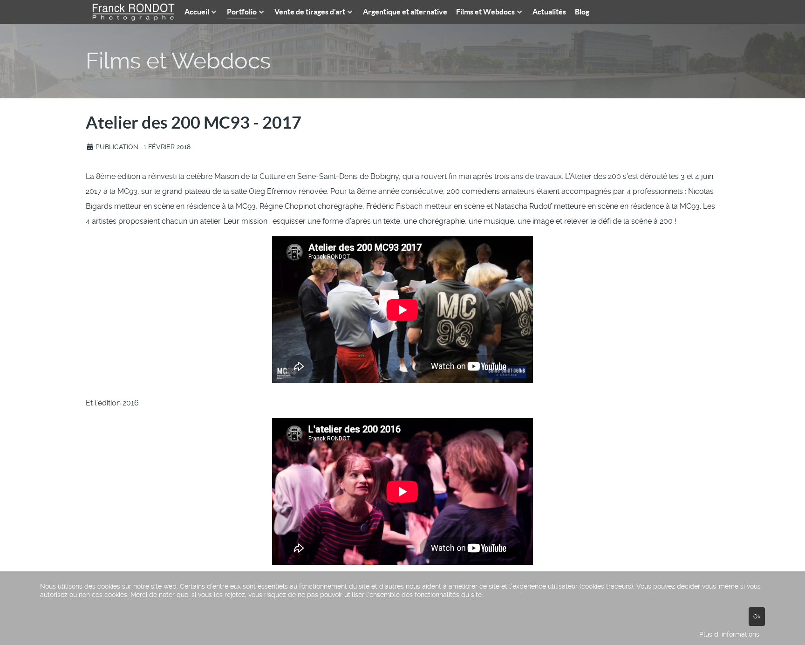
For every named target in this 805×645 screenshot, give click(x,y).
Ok (756, 616)
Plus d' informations (729, 634)
